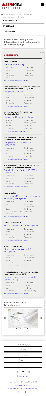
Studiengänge (10, 14)
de (29, 372)
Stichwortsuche (23, 355)
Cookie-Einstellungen (23, 392)
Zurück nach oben (23, 376)
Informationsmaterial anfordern (17, 80)
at (23, 372)
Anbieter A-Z (23, 350)
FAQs (23, 365)
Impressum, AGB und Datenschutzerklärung (23, 389)
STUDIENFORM (9, 31)
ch (17, 372)
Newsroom (23, 360)
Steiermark (21, 17)
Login (10, 382)
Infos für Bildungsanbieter (23, 385)
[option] (23, 319)
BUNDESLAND (8, 26)
